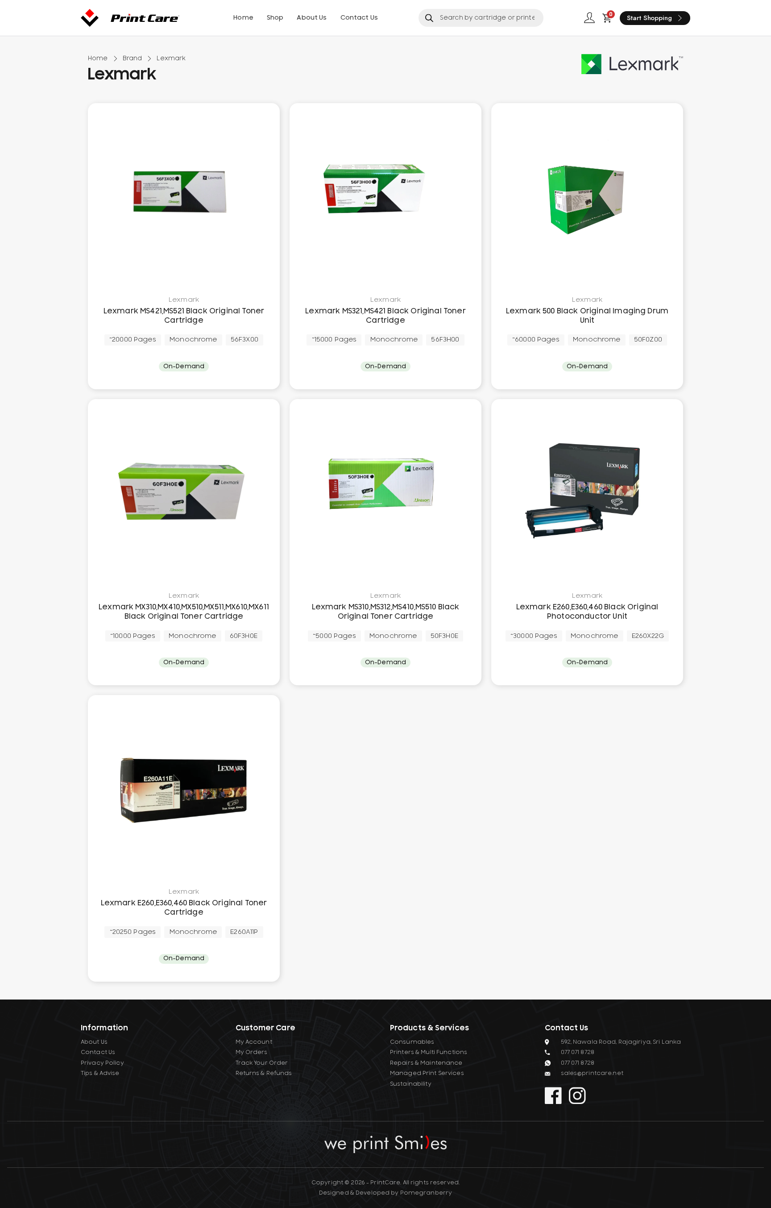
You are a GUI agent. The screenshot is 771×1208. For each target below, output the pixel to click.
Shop (275, 18)
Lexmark (184, 300)
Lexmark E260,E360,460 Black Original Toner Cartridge (184, 908)
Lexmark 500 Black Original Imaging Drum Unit (587, 316)
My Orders (252, 1052)
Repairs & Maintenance (426, 1063)
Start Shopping (649, 17)
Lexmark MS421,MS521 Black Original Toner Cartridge (184, 316)
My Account (254, 1042)
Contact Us (359, 18)
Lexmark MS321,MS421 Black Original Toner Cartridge (385, 316)
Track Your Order (262, 1063)
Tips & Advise (100, 1073)
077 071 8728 (577, 1052)
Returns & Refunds (264, 1073)
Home (243, 18)
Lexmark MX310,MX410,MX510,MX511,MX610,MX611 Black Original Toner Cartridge (184, 612)
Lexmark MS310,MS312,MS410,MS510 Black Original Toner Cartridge (386, 612)
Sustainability (410, 1084)
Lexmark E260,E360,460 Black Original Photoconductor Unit (587, 612)
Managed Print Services (427, 1073)
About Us (312, 18)
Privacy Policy (102, 1063)
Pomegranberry (426, 1193)
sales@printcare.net (592, 1073)
